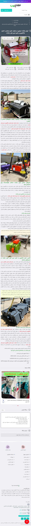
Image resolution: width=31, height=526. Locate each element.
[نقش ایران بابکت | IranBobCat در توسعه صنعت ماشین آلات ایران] (15, 385)
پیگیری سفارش (26, 457)
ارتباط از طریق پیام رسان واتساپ (23, 353)
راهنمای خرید (27, 464)
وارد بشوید (18, 435)
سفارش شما (27, 467)
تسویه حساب (26, 459)
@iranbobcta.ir (13, 358)
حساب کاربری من (26, 462)
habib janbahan (21, 69)
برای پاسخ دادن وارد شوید (22, 421)
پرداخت (27, 479)
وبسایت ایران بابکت (21, 296)
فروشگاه (12, 457)
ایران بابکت (16, 22)
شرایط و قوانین (26, 469)
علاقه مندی (27, 472)
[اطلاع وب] (15, 5)
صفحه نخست (15, 20)
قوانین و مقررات (10, 464)
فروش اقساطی (10, 462)
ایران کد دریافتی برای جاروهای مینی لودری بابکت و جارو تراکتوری (19, 234)
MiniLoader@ (13, 356)
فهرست (25, 14)
